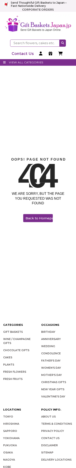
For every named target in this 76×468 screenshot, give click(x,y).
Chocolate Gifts (16, 350)
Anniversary (51, 339)
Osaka (8, 452)
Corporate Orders (38, 9)
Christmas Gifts (53, 382)
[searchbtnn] (63, 43)
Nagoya (9, 459)
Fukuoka (10, 445)
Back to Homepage (39, 218)
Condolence (51, 353)
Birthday (48, 331)
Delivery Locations (56, 459)
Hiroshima (11, 423)
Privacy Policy (52, 431)
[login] (41, 54)
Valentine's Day (53, 396)
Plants (8, 364)
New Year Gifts (52, 389)
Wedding (48, 346)
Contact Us (50, 438)
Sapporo (10, 431)
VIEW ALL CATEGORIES (26, 62)
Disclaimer (49, 445)
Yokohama (11, 438)
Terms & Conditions (56, 423)
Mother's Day (51, 375)
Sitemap (47, 452)
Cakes (7, 357)
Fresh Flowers (14, 371)
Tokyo (8, 416)
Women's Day (51, 367)
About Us (48, 416)
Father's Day (51, 360)
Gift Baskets (13, 331)
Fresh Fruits (13, 379)
